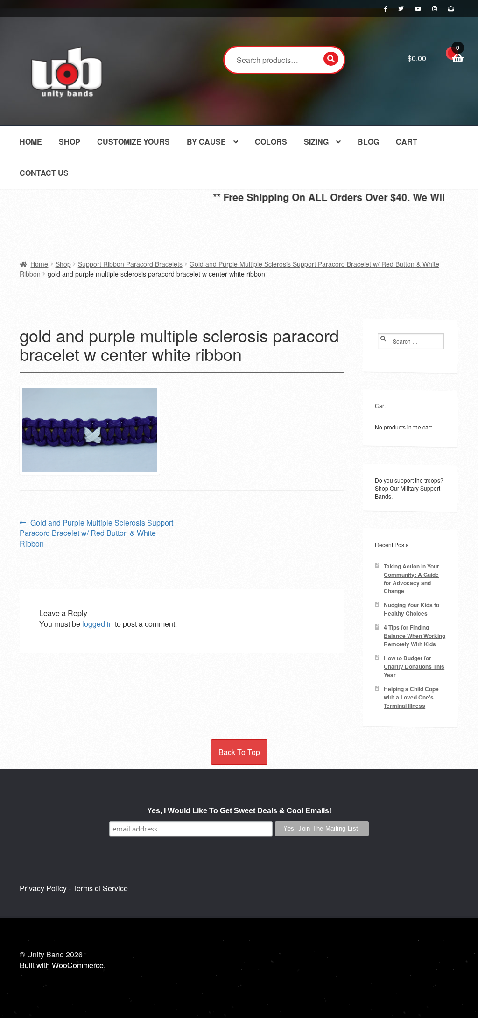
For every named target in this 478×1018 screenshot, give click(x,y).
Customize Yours (133, 141)
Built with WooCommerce (62, 965)
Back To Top (239, 752)
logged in (97, 623)
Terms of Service (100, 888)
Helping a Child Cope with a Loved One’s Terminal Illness (411, 697)
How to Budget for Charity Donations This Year (414, 666)
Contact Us (44, 172)
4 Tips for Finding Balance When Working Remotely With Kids (414, 635)
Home (31, 141)
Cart (406, 141)
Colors (271, 141)
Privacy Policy (43, 888)
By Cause (206, 141)
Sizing (316, 141)
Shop (69, 141)
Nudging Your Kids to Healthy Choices (411, 609)
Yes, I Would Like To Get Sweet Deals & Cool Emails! (239, 811)
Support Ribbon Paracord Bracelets (130, 264)
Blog (368, 141)
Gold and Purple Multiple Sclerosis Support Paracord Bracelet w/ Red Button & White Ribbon (96, 533)
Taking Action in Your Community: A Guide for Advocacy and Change (411, 579)
